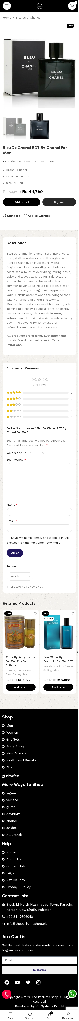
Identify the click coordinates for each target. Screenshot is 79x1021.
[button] (7, 66)
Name (12, 504)
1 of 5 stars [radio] (30, 453)
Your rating (16, 452)
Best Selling (13, 674)
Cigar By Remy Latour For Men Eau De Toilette (20, 661)
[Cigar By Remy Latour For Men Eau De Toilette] (21, 631)
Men (26, 674)
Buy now (59, 202)
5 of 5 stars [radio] (42, 453)
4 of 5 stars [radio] (39, 453)
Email (12, 521)
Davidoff (59, 666)
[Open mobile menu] (7, 6)
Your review (16, 459)
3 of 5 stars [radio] (36, 453)
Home (7, 17)
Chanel (35, 17)
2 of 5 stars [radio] (33, 453)
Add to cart (22, 202)
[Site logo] (39, 5)
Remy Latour (25, 670)
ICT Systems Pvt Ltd (49, 1006)
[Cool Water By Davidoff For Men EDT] (58, 631)
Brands (21, 17)
